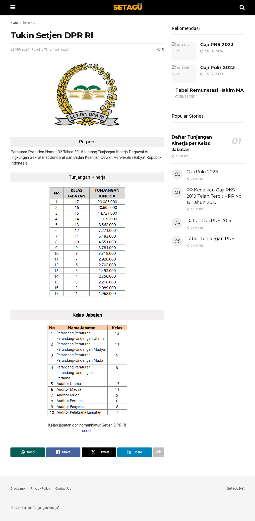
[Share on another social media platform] (158, 452)
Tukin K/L (29, 22)
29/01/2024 (213, 51)
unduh (87, 430)
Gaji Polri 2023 (217, 67)
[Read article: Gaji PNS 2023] (184, 51)
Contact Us (63, 488)
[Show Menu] (12, 7)
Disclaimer (18, 488)
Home (14, 22)
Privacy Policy (40, 488)
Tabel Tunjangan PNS (210, 238)
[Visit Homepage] (127, 7)
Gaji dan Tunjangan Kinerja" (40, 508)
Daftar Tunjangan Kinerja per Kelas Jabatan (192, 143)
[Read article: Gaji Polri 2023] (184, 74)
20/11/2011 (188, 97)
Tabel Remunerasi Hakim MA (209, 90)
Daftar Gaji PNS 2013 (209, 220)
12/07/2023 (213, 74)
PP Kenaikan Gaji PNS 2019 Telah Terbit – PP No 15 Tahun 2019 (214, 196)
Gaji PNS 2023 (217, 44)
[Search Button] (242, 7)
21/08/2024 (19, 49)
